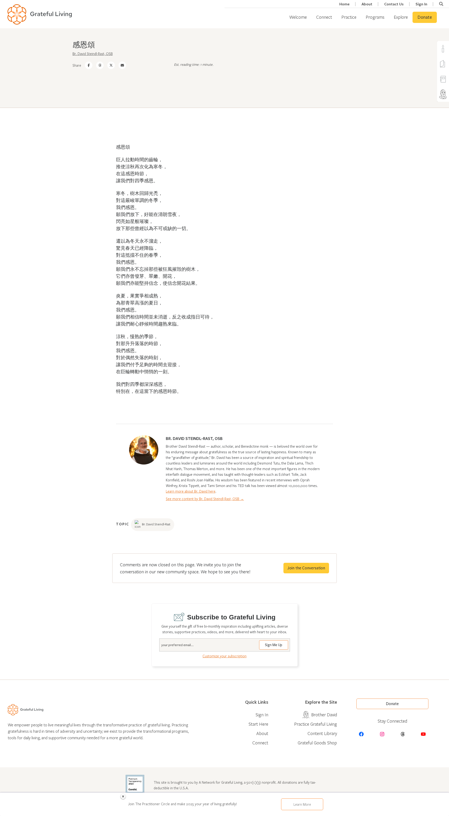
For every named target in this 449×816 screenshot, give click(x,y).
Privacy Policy (431, 809)
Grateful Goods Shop (317, 743)
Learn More (302, 804)
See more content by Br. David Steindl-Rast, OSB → (205, 498)
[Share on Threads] (100, 65)
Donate (424, 17)
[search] (441, 4)
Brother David (324, 714)
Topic (122, 524)
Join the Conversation (306, 568)
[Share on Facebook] (88, 65)
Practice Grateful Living (315, 724)
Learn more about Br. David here (190, 491)
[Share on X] (111, 65)
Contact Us (394, 4)
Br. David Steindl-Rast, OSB (92, 53)
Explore (401, 17)
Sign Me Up (273, 645)
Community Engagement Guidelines (388, 809)
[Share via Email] (122, 65)
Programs (375, 17)
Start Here (258, 724)
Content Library (322, 733)
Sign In (421, 4)
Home (344, 4)
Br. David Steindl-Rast (156, 524)
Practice (348, 17)
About (367, 4)
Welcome (298, 17)
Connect (324, 17)
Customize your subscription (224, 656)
